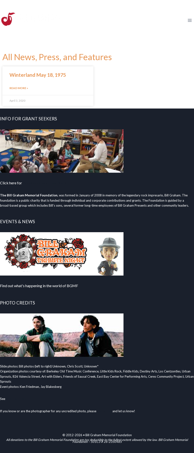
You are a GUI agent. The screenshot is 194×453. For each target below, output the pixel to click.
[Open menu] (189, 20)
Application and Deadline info (47, 183)
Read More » (18, 88)
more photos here (18, 399)
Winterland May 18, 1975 (37, 75)
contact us (104, 411)
